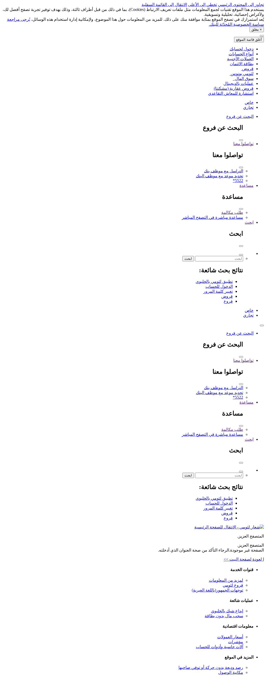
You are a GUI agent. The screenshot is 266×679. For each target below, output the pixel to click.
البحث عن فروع (240, 116)
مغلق (256, 29)
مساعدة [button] (247, 185)
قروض (227, 296)
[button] (262, 325)
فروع (228, 301)
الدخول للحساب (219, 286)
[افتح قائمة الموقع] (262, 36)
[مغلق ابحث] (241, 246)
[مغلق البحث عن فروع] (241, 140)
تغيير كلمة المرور (218, 291)
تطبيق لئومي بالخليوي (214, 281)
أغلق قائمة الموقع (249, 40)
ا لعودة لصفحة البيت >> (244, 559)
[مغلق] (241, 255)
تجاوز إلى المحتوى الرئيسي (241, 4)
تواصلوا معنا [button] (243, 143)
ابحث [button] (249, 222)
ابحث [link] (188, 259)
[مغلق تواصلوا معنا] (241, 167)
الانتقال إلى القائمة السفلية (164, 4)
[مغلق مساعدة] (241, 209)
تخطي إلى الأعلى (202, 4)
